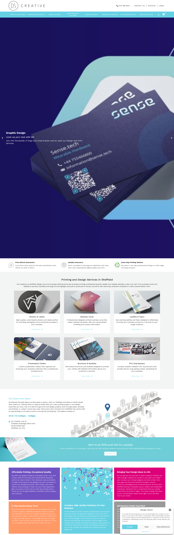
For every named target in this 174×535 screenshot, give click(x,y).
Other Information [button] (128, 14)
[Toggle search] (159, 15)
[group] (87, 138)
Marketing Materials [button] (36, 14)
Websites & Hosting (109, 14)
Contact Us (139, 6)
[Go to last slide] (2, 137)
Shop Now (36, 329)
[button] (170, 510)
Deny (146, 527)
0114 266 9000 (124, 6)
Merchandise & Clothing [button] (73, 14)
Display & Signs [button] (55, 14)
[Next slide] (171, 137)
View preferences (163, 527)
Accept (130, 527)
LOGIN (161, 6)
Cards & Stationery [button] (17, 14)
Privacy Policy (145, 531)
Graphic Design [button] (91, 14)
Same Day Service (146, 14)
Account (152, 6)
